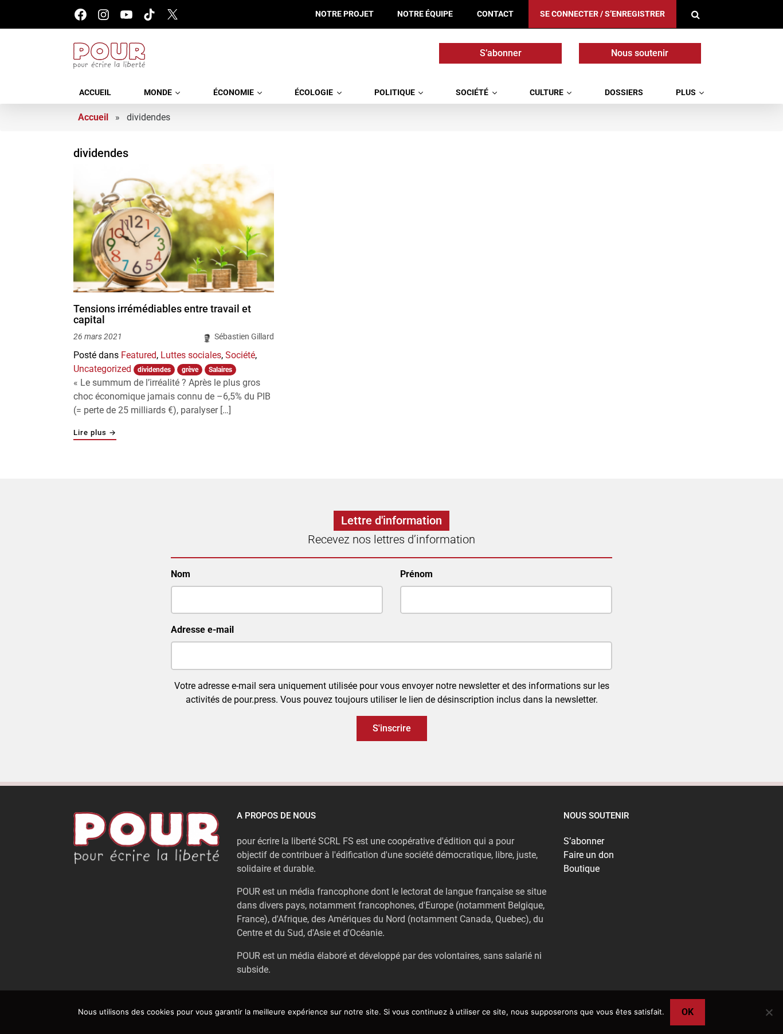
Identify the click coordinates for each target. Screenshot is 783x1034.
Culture (546, 92)
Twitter (172, 14)
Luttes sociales (190, 355)
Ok (688, 1011)
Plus (686, 92)
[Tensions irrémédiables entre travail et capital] (173, 228)
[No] (768, 1012)
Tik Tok (149, 14)
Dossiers (624, 92)
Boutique (581, 868)
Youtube (126, 14)
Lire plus (94, 433)
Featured (138, 355)
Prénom (416, 574)
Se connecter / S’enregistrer (602, 14)
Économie (233, 92)
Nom (180, 574)
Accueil (95, 92)
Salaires (220, 370)
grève (190, 370)
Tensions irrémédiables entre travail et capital (162, 314)
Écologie (314, 92)
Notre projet (344, 14)
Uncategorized (102, 368)
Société (472, 92)
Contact (495, 14)
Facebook (80, 14)
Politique (394, 92)
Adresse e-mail (202, 629)
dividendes (154, 370)
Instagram (103, 14)
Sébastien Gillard (244, 336)
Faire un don (588, 854)
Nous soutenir (639, 53)
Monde (158, 92)
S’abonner (501, 53)
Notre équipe (425, 14)
